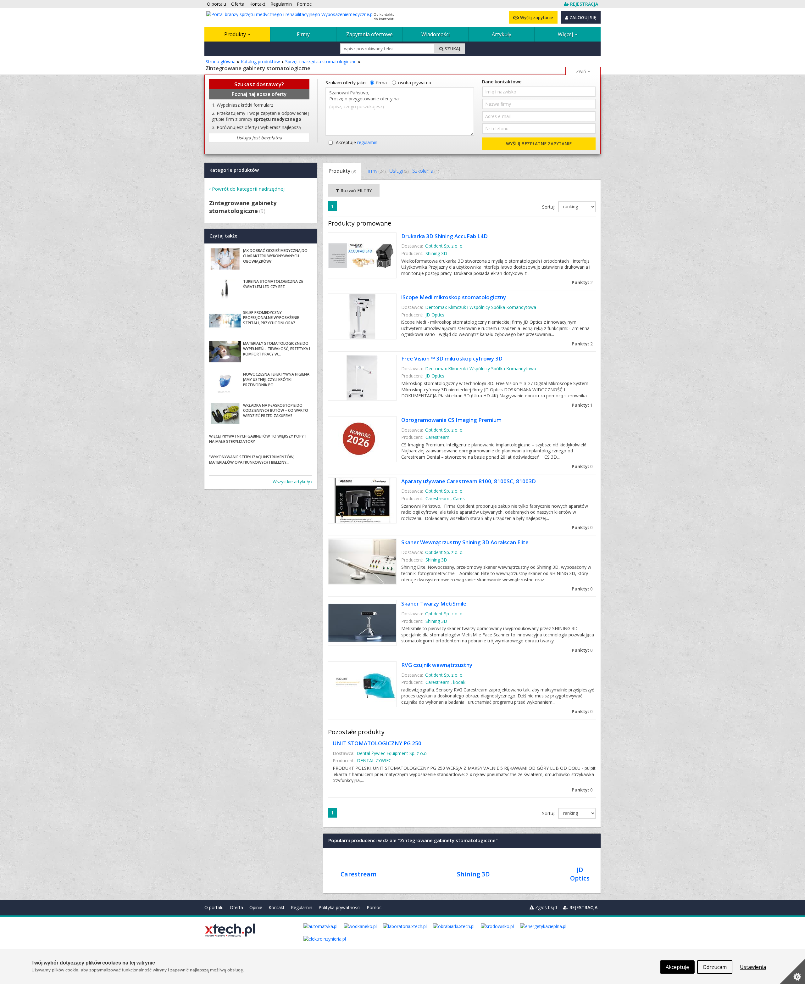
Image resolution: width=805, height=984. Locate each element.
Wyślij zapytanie (536, 17)
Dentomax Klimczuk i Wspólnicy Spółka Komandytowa (480, 307)
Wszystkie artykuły (291, 481)
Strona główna (221, 61)
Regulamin (301, 907)
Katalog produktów (260, 61)
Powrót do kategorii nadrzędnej (248, 189)
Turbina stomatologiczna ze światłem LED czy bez (273, 284)
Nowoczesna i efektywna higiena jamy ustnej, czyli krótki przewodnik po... (276, 380)
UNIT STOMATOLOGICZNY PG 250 (377, 743)
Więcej (566, 34)
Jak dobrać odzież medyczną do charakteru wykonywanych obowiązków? (275, 256)
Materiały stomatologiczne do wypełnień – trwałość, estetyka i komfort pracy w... (276, 349)
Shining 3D (436, 253)
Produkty (235, 34)
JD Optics (434, 315)
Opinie (255, 907)
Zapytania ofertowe (369, 34)
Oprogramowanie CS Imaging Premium (451, 419)
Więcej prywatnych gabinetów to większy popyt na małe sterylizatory (257, 438)
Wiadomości (435, 34)
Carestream (437, 437)
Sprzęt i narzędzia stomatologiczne (321, 61)
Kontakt (277, 907)
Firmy (303, 34)
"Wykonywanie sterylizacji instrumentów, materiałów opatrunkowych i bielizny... (251, 459)
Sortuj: (549, 207)
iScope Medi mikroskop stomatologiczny (453, 297)
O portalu (214, 907)
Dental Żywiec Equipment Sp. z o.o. (392, 753)
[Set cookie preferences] (792, 971)
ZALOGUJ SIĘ (582, 17)
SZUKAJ (451, 49)
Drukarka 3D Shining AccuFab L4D (444, 236)
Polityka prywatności (339, 907)
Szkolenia (425, 170)
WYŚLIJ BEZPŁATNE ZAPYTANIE (539, 144)
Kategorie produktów (234, 170)
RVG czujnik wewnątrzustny (436, 664)
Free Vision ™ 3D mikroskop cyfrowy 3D (451, 358)
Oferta (236, 907)
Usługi (398, 170)
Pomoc (374, 907)
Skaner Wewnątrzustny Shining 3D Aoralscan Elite (465, 542)
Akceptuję (356, 142)
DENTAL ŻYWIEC (374, 760)
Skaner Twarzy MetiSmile (433, 603)
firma (381, 83)
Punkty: (582, 282)
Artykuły (501, 34)
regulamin (367, 142)
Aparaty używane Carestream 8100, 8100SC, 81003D (468, 481)
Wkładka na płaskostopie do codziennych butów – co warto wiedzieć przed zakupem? (275, 411)
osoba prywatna (414, 83)
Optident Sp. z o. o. (444, 246)
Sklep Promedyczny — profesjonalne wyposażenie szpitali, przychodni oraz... (271, 318)
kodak (459, 682)
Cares (459, 498)
